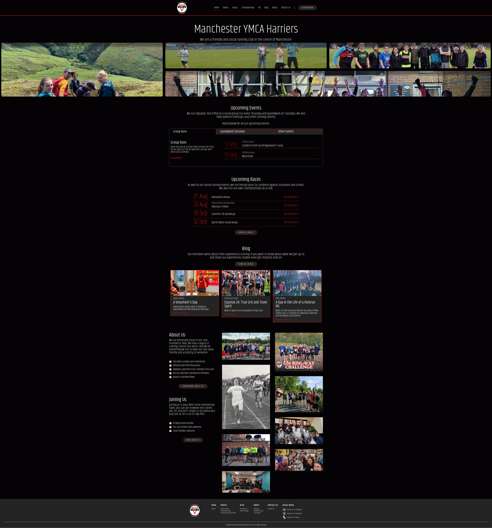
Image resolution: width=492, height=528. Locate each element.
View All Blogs (246, 264)
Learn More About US (193, 386)
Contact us (286, 8)
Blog (266, 8)
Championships (248, 8)
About (274, 8)
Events (226, 8)
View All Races (246, 232)
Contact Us (271, 509)
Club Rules (257, 513)
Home (216, 8)
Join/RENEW (307, 7)
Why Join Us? (193, 440)
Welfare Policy (258, 511)
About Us (257, 509)
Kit (259, 8)
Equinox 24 (243, 509)
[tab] (192, 131)
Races (235, 8)
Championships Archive (228, 513)
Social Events (225, 509)
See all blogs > (244, 511)
